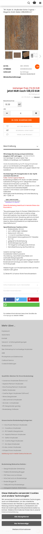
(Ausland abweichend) (27, 74)
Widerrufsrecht (7, 346)
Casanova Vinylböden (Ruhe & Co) (15, 381)
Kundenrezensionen (12, 290)
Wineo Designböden (10, 397)
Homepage (7, 315)
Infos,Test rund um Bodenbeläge (15, 478)
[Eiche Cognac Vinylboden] (21, 32)
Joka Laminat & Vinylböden (12, 400)
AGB (3, 353)
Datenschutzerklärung (10, 512)
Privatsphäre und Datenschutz (12, 357)
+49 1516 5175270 (29, 156)
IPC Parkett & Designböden (14, 431)
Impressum (6, 331)
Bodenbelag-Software (10, 409)
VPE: (4, 109)
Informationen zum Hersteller (16, 285)
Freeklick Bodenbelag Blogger (14, 472)
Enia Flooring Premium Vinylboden (14, 387)
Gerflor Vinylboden (9, 390)
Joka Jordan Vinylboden (12, 447)
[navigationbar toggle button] (40, 3)
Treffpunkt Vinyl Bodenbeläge (14, 485)
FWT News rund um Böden (13, 475)
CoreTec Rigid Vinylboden (14, 441)
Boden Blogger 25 (10, 481)
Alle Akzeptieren (21, 517)
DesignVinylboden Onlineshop (14, 469)
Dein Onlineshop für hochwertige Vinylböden (17, 349)
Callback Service (8, 360)
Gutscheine (6, 335)
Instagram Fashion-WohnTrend (15, 488)
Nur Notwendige (21, 523)
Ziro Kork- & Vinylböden (11, 403)
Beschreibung (9, 146)
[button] (39, 56)
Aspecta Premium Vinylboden (13, 384)
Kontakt (4, 338)
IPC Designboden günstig (11, 406)
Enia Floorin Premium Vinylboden (16, 425)
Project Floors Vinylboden (12, 450)
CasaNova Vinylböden (13, 428)
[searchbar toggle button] (29, 3)
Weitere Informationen (21, 529)
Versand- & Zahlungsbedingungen (14, 342)
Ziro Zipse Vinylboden (12, 444)
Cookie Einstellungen (9, 364)
